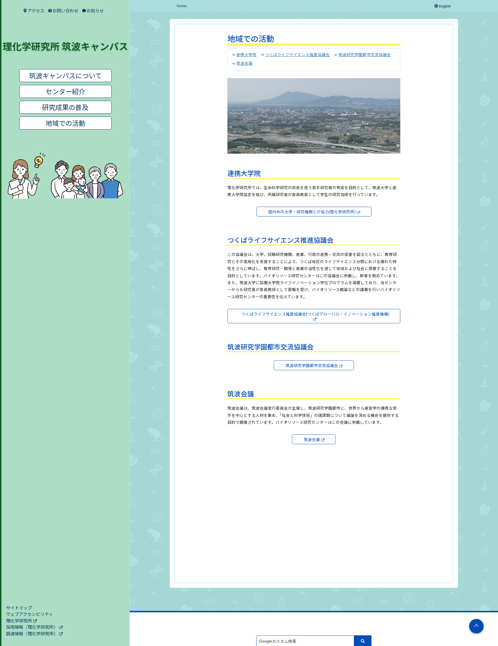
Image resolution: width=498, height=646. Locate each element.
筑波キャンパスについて (65, 75)
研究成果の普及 (65, 107)
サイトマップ (19, 608)
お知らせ (95, 10)
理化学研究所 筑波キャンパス (65, 46)
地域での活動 (65, 123)
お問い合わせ (65, 10)
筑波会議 (244, 63)
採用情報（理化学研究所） (32, 627)
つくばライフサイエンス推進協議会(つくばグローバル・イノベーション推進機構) (315, 314)
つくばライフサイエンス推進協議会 (297, 54)
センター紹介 (65, 91)
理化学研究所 (19, 621)
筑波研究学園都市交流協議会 (364, 54)
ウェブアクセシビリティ (29, 614)
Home (181, 5)
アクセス (35, 10)
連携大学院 (246, 54)
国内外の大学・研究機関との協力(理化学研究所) (312, 211)
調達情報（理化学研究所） (32, 633)
